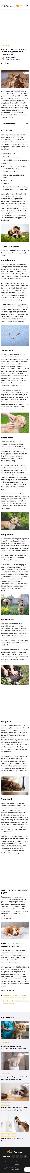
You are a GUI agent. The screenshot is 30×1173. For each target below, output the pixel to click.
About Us (22, 1162)
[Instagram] (25, 1156)
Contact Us (15, 1164)
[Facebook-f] (13, 1156)
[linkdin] (5, 63)
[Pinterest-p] (21, 1156)
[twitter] (3, 63)
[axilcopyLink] (8, 63)
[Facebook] (1, 63)
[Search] (23, 6)
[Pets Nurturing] (7, 5)
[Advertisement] (15, 24)
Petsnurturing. (15, 1169)
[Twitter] (17, 1156)
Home (7, 1162)
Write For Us (14, 1162)
